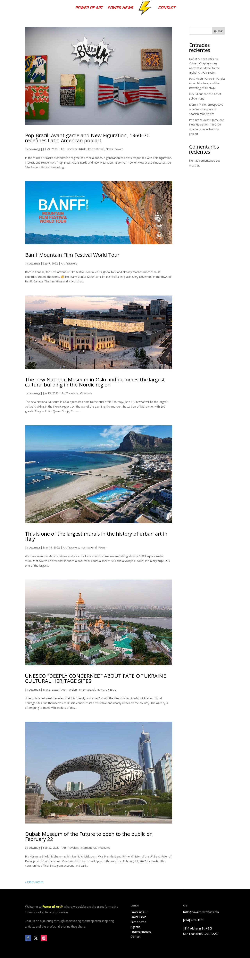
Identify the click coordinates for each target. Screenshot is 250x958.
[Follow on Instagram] (44, 938)
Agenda (135, 927)
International (96, 149)
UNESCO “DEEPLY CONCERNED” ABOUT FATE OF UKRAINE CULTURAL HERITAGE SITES (95, 678)
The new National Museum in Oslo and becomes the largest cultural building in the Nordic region (95, 382)
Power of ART (139, 912)
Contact (166, 8)
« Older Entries (34, 882)
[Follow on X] (36, 938)
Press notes (138, 922)
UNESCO (111, 689)
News (109, 149)
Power (118, 149)
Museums (85, 393)
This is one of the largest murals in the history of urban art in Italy (96, 536)
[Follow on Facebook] (28, 938)
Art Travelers (69, 149)
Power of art (89, 8)
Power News (138, 917)
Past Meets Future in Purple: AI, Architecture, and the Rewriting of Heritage (207, 83)
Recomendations (141, 931)
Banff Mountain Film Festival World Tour (72, 254)
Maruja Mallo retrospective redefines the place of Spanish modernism (206, 109)
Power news (120, 8)
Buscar (218, 31)
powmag (34, 149)
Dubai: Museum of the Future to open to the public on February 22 (89, 836)
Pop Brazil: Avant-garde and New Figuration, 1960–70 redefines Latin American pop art (87, 138)
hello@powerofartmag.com (201, 912)
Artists (83, 149)
